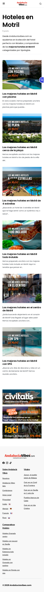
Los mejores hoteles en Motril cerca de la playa (19, 149)
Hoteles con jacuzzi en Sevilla (9, 542)
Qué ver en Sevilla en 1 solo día (31, 491)
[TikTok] (11, 463)
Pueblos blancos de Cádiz (31, 499)
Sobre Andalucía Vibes (9, 471)
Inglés (6, 504)
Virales (27, 469)
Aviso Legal (6, 495)
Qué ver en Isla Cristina (30, 506)
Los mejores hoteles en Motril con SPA (19, 362)
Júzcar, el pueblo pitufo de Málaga (30, 476)
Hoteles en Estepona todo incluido (8, 552)
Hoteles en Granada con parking (7, 562)
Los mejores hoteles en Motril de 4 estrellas (21, 202)
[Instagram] (7, 463)
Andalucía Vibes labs (8, 484)
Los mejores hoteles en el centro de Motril (21, 309)
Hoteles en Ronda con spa (11, 571)
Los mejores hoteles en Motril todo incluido (19, 255)
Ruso (6, 518)
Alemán (7, 509)
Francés (7, 513)
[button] (3, 3)
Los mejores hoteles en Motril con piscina (19, 95)
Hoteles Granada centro (9, 534)
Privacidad (6, 500)
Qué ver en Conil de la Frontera (30, 483)
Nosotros (5, 478)
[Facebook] (3, 463)
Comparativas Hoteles (8, 526)
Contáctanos (7, 490)
